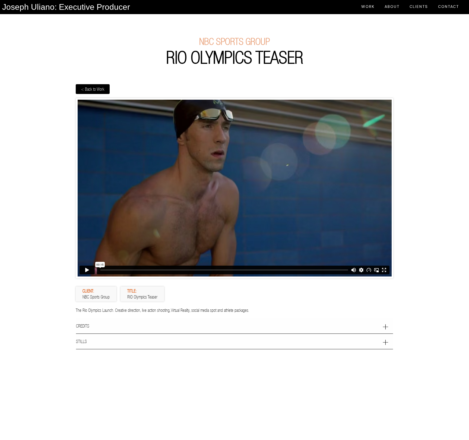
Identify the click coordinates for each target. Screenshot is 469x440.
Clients (419, 6)
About (392, 6)
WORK (368, 6)
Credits (82, 325)
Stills (81, 341)
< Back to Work (92, 89)
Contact (448, 6)
